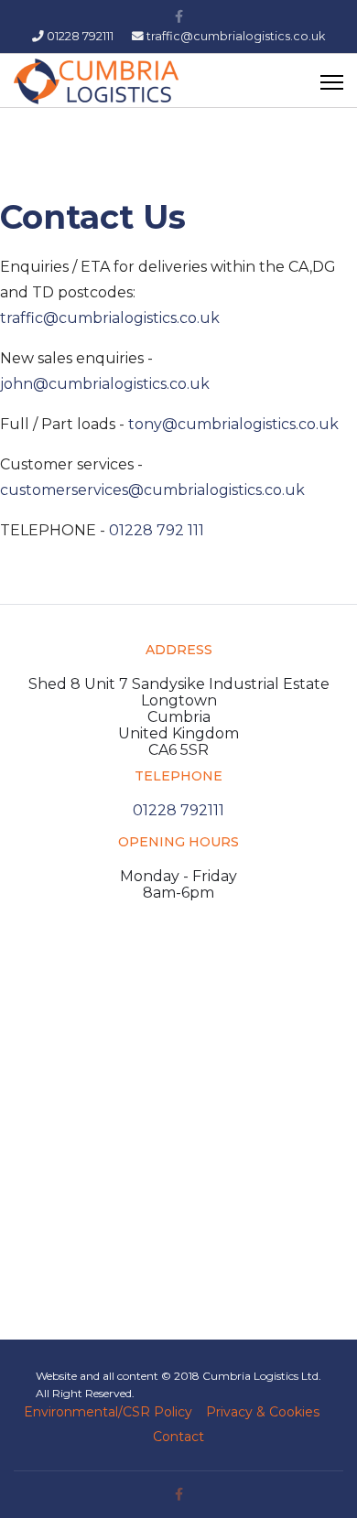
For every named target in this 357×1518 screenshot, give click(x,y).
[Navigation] (331, 81)
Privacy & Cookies (262, 1412)
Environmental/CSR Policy (108, 1412)
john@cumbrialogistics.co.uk (105, 384)
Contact (178, 1436)
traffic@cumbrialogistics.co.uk (235, 36)
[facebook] (179, 16)
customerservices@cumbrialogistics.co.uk (152, 490)
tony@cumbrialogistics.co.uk (233, 424)
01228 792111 (80, 36)
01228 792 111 (156, 530)
